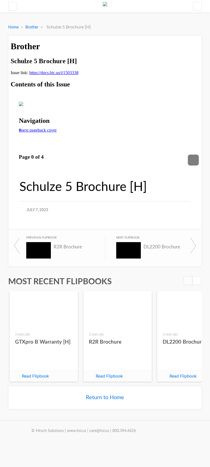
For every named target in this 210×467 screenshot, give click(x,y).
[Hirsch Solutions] (105, 6)
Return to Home (105, 397)
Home (14, 27)
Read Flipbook (35, 376)
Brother (32, 27)
